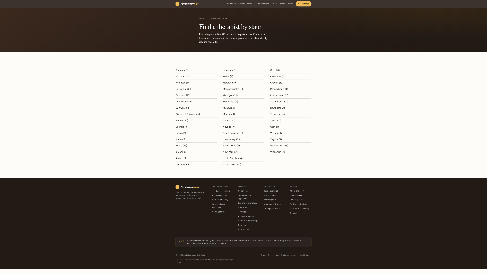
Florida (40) (182, 120)
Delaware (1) (182, 108)
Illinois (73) (181, 145)
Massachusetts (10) (233, 89)
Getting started (218, 212)
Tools (282, 4)
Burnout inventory (220, 200)
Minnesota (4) (230, 101)
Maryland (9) (230, 82)
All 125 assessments (221, 191)
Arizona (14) (182, 76)
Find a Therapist (262, 4)
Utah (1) (274, 126)
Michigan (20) (230, 95)
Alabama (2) (182, 70)
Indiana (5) (181, 152)
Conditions (231, 4)
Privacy (263, 255)
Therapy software (272, 209)
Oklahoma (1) (277, 76)
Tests (274, 4)
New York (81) (230, 152)
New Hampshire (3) (233, 133)
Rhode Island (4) (279, 95)
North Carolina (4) (233, 158)
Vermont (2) (276, 133)
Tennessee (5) (278, 114)
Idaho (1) (180, 139)
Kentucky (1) (182, 164)
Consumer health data (300, 255)
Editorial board (296, 195)
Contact (293, 213)
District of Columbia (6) (188, 114)
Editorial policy (296, 200)
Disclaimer (285, 255)
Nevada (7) (229, 126)
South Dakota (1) (279, 108)
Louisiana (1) (229, 70)
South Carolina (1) (280, 101)
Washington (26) (279, 145)
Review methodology (299, 204)
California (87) (183, 89)
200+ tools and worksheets (218, 206)
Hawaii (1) (181, 133)
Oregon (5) (276, 82)
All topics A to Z (245, 229)
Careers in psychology (248, 221)
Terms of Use (273, 255)
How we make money (299, 209)
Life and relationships (247, 203)
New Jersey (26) (232, 139)
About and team (297, 191)
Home (201, 18)
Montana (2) (229, 114)
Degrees (242, 225)
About (290, 4)
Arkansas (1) (182, 82)
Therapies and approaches (244, 197)
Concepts (242, 207)
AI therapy (242, 212)
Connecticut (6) (184, 101)
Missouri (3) (229, 108)
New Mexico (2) (231, 145)
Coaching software (272, 204)
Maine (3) (228, 76)
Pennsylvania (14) (279, 89)
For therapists (270, 200)
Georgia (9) (182, 126)
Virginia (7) (276, 139)
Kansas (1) (181, 158)
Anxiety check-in (219, 195)
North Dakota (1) (232, 164)
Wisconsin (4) (277, 152)
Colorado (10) (183, 95)
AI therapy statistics (246, 216)
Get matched (303, 4)
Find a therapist (271, 191)
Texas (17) (275, 120)
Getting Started (245, 4)
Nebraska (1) (230, 120)
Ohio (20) (275, 70)
